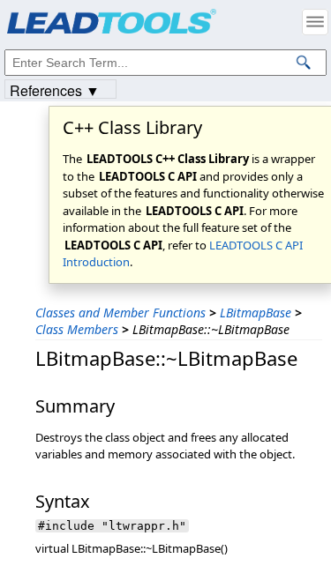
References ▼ (55, 89)
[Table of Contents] (315, 22)
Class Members (76, 329)
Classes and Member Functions (120, 312)
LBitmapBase (255, 312)
